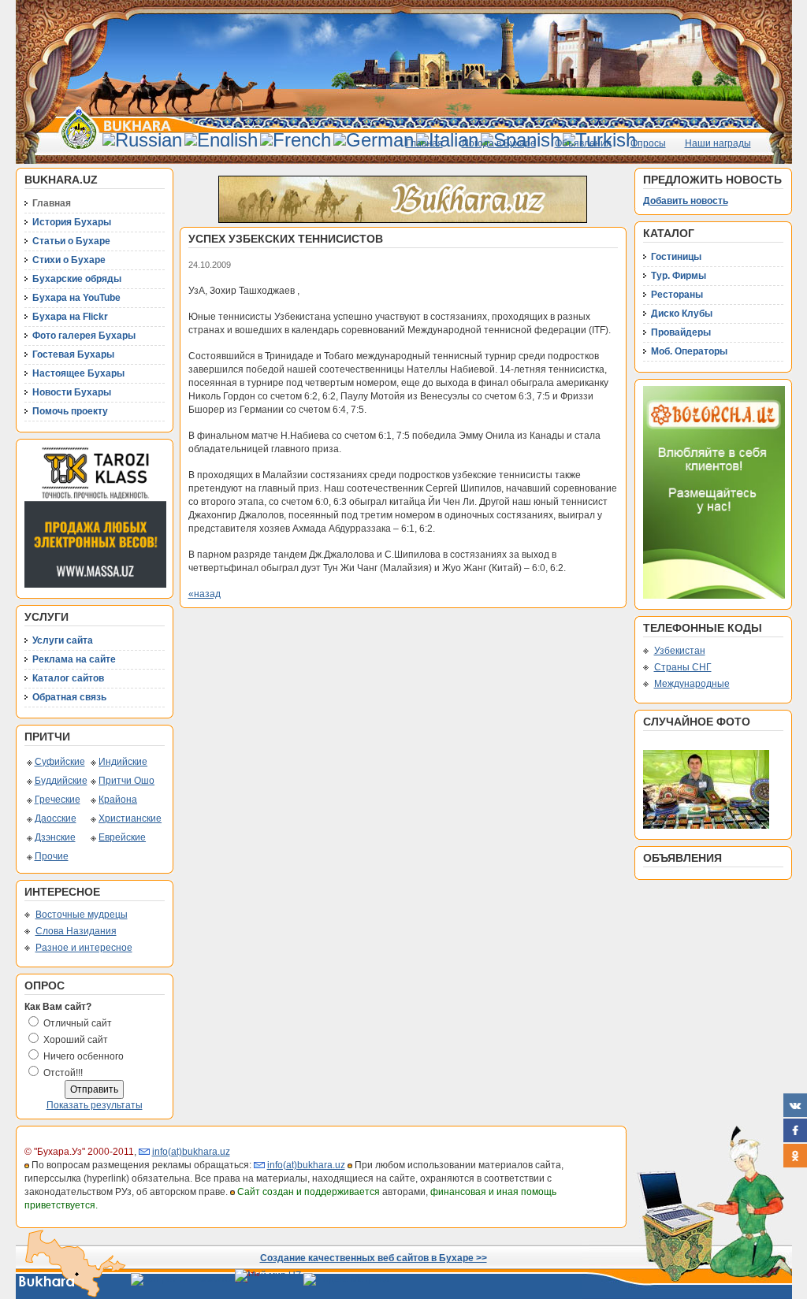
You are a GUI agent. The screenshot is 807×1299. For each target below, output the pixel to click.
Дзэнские (55, 837)
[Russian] (142, 139)
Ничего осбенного (83, 1056)
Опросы (648, 143)
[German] (373, 139)
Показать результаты (94, 1105)
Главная (424, 143)
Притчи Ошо (126, 780)
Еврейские (122, 837)
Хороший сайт (75, 1039)
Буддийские (61, 780)
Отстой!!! (63, 1072)
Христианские (130, 818)
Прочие (52, 856)
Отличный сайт (77, 1023)
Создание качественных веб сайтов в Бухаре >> (373, 1258)
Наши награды (718, 143)
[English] (221, 139)
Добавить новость (685, 200)
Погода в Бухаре (499, 143)
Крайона (118, 799)
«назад (204, 593)
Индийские (123, 761)
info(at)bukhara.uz (191, 1151)
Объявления (583, 143)
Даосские (55, 818)
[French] (295, 139)
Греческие (57, 799)
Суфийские (60, 761)
